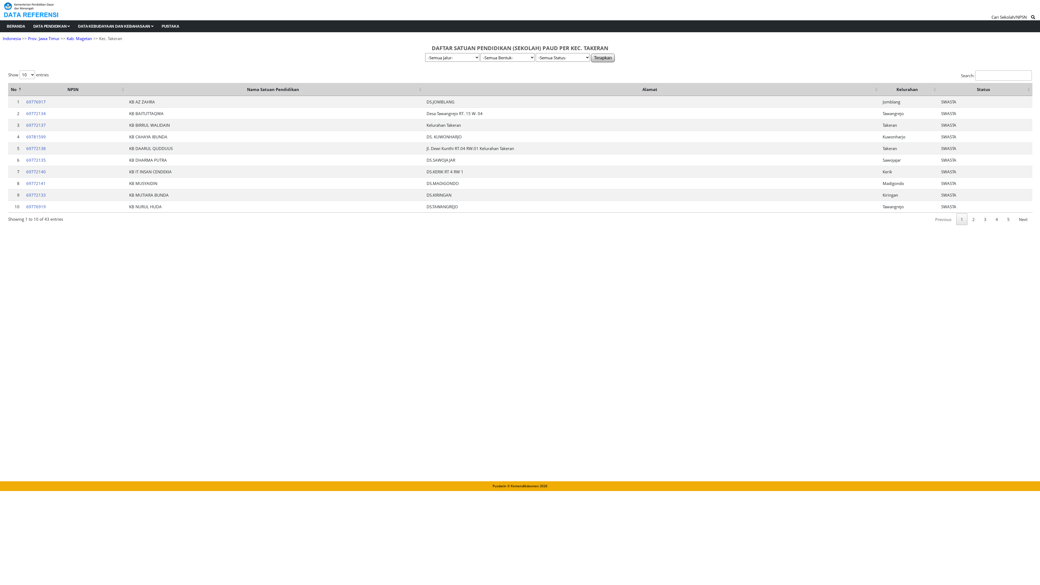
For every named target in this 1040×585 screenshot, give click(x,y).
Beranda (16, 26)
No (14, 89)
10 (17, 206)
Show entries (28, 74)
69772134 (36, 113)
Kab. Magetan (79, 38)
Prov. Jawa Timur (44, 38)
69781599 (36, 136)
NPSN (73, 89)
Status (983, 89)
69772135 (36, 160)
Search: (967, 75)
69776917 (36, 102)
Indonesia (12, 38)
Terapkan (603, 58)
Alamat (649, 89)
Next (1023, 219)
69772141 (36, 183)
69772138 (36, 148)
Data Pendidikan (50, 26)
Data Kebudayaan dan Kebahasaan (114, 26)
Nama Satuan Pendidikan (273, 89)
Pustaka (170, 26)
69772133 (36, 195)
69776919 (36, 206)
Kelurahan (907, 89)
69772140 (36, 171)
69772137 (36, 125)
